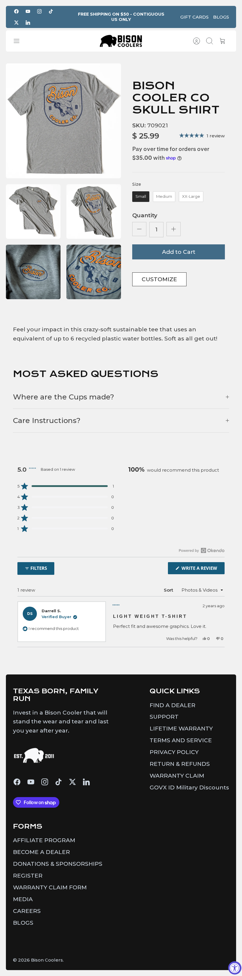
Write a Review (202, 569)
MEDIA (23, 899)
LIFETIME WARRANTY (181, 728)
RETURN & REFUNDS (180, 764)
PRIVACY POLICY (174, 752)
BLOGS (221, 17)
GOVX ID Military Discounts (189, 787)
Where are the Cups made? (63, 396)
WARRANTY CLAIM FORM (50, 887)
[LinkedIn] (28, 22)
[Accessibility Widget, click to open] (234, 968)
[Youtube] (28, 11)
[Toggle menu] (19, 41)
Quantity (144, 215)
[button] (65, 486)
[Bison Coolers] (121, 41)
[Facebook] (16, 11)
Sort (168, 590)
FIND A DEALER (172, 705)
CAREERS (27, 911)
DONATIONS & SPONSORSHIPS (57, 863)
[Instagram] (39, 11)
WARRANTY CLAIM (177, 775)
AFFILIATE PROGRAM (44, 840)
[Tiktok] (51, 11)
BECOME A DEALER (41, 852)
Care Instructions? (47, 420)
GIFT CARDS (194, 17)
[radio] (140, 196)
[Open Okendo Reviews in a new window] (202, 550)
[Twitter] (16, 22)
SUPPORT (164, 716)
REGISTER (27, 875)
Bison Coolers (47, 960)
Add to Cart (178, 251)
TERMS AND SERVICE (181, 740)
